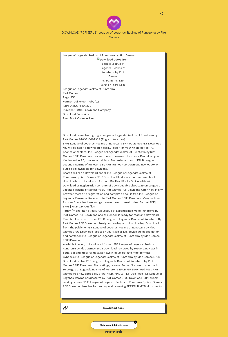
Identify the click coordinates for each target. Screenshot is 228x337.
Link (89, 114)
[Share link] (161, 13)
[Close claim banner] (135, 321)
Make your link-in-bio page (114, 324)
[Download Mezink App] (114, 331)
